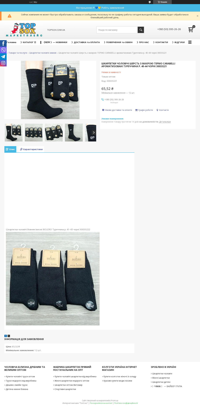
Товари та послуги (17, 53)
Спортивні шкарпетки (65, 389)
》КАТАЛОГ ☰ (28, 42)
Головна (11, 42)
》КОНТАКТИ (160, 42)
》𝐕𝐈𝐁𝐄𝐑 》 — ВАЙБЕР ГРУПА (167, 386)
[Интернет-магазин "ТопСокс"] (23, 30)
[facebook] (5, 336)
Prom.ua (114, 400)
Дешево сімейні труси (16, 385)
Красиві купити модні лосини (118, 380)
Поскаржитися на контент (101, 403)
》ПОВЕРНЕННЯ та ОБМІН (118, 42)
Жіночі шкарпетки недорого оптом (72, 380)
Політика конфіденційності (126, 403)
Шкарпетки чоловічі (162, 373)
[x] (9, 336)
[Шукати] (141, 30)
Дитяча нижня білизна (17, 389)
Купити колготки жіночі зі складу (120, 376)
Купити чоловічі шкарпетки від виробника (75, 376)
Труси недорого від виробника (21, 380)
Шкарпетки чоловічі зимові (42, 53)
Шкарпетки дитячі (161, 382)
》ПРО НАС (143, 42)
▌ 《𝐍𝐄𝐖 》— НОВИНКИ (53, 42)
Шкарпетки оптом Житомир (68, 385)
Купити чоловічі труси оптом (20, 376)
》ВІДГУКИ (178, 42)
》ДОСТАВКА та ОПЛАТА (86, 42)
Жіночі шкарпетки (161, 377)
